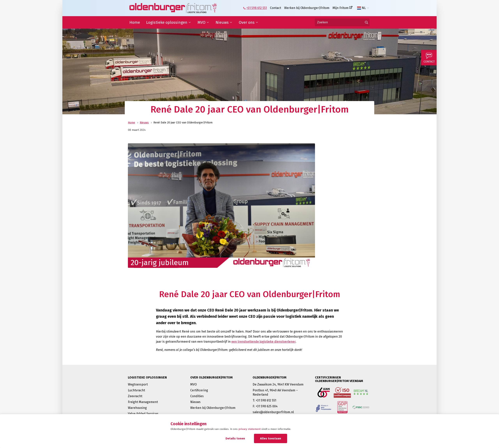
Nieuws (222, 22)
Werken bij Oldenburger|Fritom (306, 8)
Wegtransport (138, 384)
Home (134, 22)
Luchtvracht (136, 390)
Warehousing (137, 408)
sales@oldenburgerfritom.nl (273, 412)
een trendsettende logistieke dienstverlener (263, 341)
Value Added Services (143, 413)
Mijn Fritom (341, 8)
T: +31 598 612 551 (264, 400)
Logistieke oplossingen (166, 22)
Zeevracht (135, 396)
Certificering (199, 390)
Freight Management (143, 402)
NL (364, 8)
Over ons (247, 22)
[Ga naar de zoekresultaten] (366, 22)
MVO (201, 22)
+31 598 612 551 (256, 8)
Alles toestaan (270, 438)
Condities (197, 396)
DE (364, 14)
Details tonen (235, 438)
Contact (275, 8)
